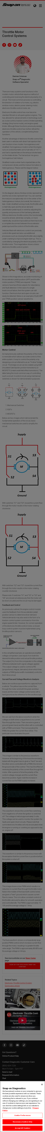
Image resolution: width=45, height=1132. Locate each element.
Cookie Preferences (22, 1115)
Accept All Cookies (22, 1128)
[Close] (42, 1084)
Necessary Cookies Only (22, 1122)
